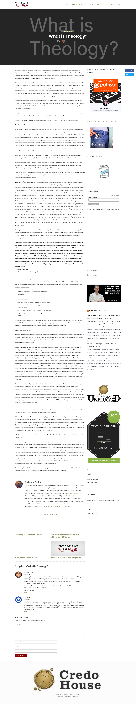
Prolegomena (68, 31)
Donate (91, 4)
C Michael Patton (33, 482)
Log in (89, 474)
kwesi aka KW (28, 572)
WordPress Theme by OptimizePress (68, 696)
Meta (89, 469)
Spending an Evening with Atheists (29, 535)
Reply (25, 592)
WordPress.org (92, 482)
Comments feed (92, 480)
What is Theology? (68, 36)
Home (66, 4)
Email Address (93, 197)
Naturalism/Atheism (22, 475)
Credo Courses (110, 4)
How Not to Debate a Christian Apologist (66, 558)
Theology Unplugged (78, 4)
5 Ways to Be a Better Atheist (26, 558)
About (99, 4)
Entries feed (91, 477)
